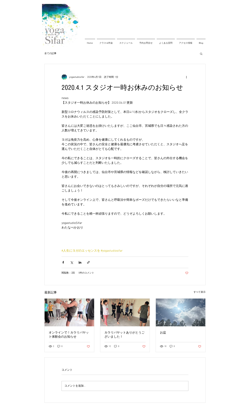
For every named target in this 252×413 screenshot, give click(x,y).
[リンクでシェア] (88, 262)
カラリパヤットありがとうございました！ (124, 334)
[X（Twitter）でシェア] (71, 262)
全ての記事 (50, 53)
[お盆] (180, 312)
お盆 (163, 332)
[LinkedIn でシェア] (80, 262)
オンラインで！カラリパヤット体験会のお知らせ (69, 334)
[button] (201, 53)
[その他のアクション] (186, 77)
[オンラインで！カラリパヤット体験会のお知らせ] (69, 312)
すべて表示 (200, 292)
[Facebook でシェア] (63, 262)
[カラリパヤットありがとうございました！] (125, 312)
